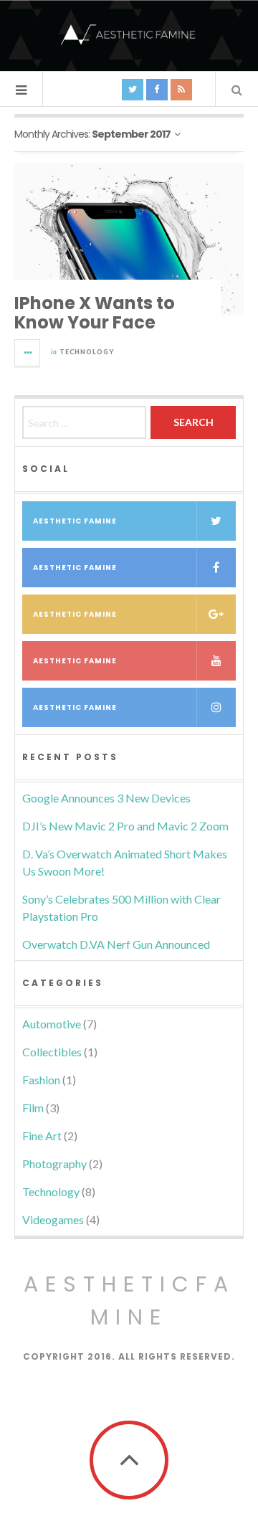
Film (33, 1107)
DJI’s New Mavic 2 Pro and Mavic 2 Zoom (125, 826)
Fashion (41, 1079)
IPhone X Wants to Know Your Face (94, 312)
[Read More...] (28, 353)
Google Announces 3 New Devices (106, 798)
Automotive (51, 1023)
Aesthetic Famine (75, 521)
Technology (86, 352)
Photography (54, 1163)
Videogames (53, 1219)
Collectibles (52, 1051)
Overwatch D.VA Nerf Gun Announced (116, 944)
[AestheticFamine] (129, 34)
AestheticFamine (129, 1300)
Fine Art (42, 1135)
